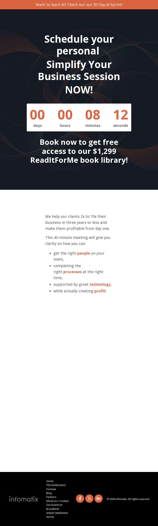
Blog (49, 493)
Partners (51, 497)
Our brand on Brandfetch (54, 507)
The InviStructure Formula (56, 487)
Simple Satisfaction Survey (57, 515)
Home (49, 481)
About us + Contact (57, 501)
